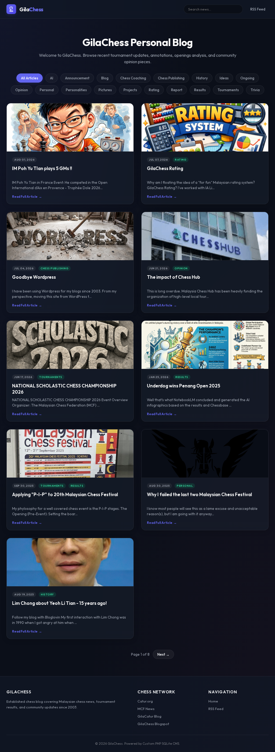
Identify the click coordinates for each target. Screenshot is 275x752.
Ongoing (247, 78)
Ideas (224, 78)
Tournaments (228, 90)
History (202, 78)
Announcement (77, 78)
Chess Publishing (171, 78)
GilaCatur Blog (149, 716)
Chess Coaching (133, 78)
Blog (104, 78)
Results (200, 90)
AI (51, 78)
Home (213, 701)
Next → (163, 654)
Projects (130, 90)
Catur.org (145, 701)
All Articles (29, 78)
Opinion (21, 90)
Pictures (105, 90)
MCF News (146, 709)
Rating (154, 90)
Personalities (76, 90)
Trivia (255, 90)
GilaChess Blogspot (153, 724)
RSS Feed (257, 9)
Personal (47, 90)
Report (176, 90)
